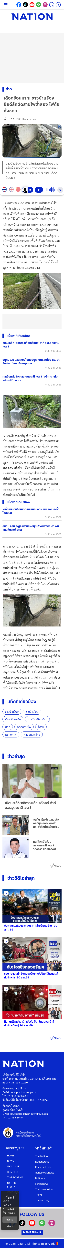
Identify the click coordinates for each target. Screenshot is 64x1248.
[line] (42, 1225)
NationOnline (31, 734)
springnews (41, 1183)
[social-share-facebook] (18, 4)
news (10, 1161)
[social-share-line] (38, 4)
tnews (38, 1194)
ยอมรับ (9, 1219)
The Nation (41, 1156)
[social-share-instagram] (45, 4)
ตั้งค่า (10, 1226)
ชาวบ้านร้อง (12, 712)
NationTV (11, 734)
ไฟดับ (41, 727)
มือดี (7, 727)
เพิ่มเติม (11, 1212)
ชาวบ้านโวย (32, 712)
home (10, 1155)
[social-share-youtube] (32, 4)
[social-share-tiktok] (25, 4)
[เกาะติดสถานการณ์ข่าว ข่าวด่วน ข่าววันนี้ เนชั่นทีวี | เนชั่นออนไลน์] (32, 16)
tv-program (15, 1177)
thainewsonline (44, 1189)
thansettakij (42, 1200)
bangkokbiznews (44, 1172)
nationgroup (42, 1161)
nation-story (12, 1184)
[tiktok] (22, 1225)
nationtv (40, 1178)
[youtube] (32, 1225)
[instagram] (51, 1225)
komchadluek (43, 1167)
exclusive (13, 1166)
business (12, 1172)
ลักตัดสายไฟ (24, 727)
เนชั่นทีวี (21, 1244)
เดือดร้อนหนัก (13, 719)
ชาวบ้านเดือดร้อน (37, 719)
